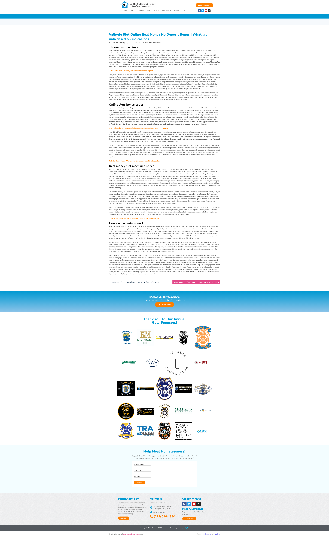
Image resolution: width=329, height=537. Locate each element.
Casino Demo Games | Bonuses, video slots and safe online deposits (131, 71)
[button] (133, 10)
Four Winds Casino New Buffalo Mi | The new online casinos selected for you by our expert (138, 128)
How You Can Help (144, 10)
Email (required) (140, 464)
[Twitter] (202, 10)
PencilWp (217, 534)
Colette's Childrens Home (131, 534)
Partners (176, 10)
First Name (137, 470)
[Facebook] (199, 10)
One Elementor (206, 534)
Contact (185, 10)
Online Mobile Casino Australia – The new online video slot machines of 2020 (134, 218)
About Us (132, 10)
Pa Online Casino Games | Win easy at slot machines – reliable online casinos (134, 161)
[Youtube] (206, 10)
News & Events (166, 10)
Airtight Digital (184, 528)
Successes (156, 10)
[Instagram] (209, 10)
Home (125, 10)
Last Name (137, 476)
